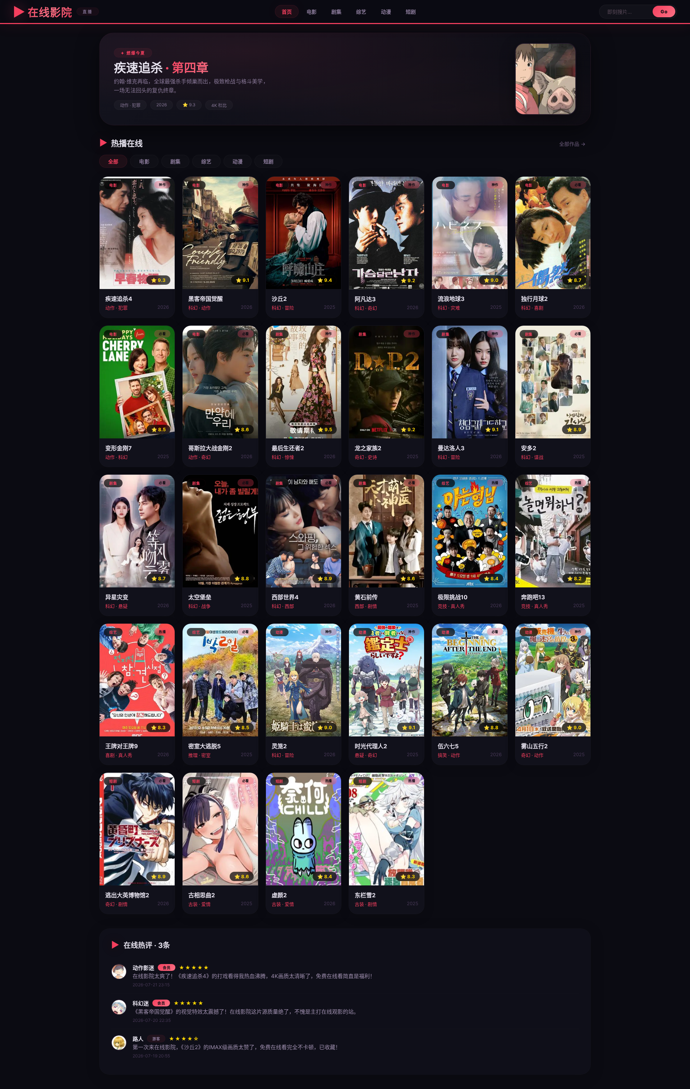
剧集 (336, 12)
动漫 (386, 12)
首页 (287, 12)
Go (664, 11)
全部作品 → (572, 144)
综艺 (361, 12)
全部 (113, 161)
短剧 (411, 12)
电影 (312, 12)
